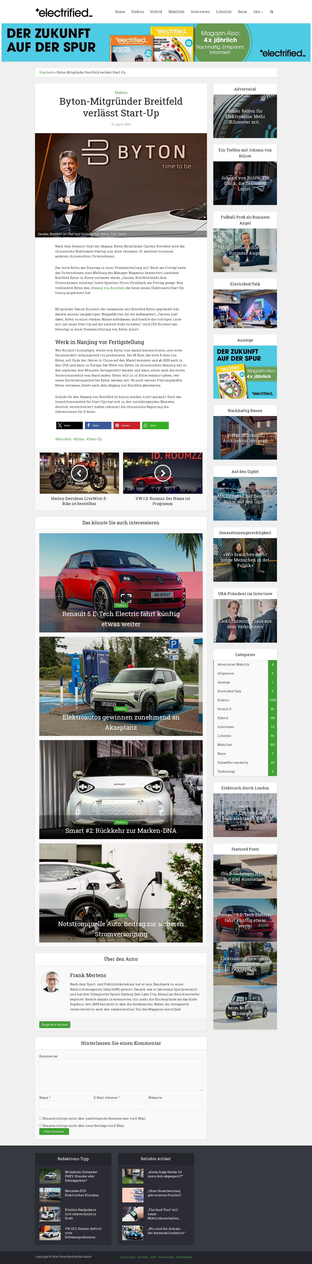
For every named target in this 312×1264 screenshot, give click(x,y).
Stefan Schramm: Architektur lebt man (245, 437)
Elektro (137, 11)
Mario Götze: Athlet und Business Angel (245, 250)
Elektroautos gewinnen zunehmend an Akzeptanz (245, 964)
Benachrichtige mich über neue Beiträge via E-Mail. (84, 1126)
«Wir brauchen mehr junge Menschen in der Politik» (245, 560)
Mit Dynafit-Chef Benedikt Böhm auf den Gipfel (245, 498)
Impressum (127, 1257)
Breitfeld (64, 439)
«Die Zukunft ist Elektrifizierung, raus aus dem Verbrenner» (245, 621)
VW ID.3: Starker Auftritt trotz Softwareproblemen (83, 1233)
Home (120, 11)
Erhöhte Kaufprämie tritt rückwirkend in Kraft (80, 1214)
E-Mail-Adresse (107, 1098)
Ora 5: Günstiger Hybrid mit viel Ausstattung (245, 876)
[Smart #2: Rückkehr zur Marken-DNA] (121, 789)
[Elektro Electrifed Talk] (245, 308)
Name (45, 1098)
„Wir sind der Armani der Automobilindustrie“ (166, 1231)
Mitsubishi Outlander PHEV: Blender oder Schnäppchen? (81, 1176)
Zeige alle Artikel (54, 1025)
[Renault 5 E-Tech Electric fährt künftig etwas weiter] (121, 582)
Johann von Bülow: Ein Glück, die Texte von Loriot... (245, 183)
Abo (256, 11)
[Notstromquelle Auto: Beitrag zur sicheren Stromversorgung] (121, 892)
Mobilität (176, 11)
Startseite (46, 72)
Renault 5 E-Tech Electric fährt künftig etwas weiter (245, 920)
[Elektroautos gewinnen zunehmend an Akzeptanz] (121, 686)
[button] (69, 425)
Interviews (200, 11)
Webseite (155, 1098)
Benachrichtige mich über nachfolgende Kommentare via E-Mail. (94, 1118)
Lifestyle (224, 11)
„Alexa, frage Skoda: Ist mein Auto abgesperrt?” (165, 1174)
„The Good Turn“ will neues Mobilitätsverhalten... (164, 1214)
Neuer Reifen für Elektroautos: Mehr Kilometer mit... (245, 116)
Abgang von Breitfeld (107, 288)
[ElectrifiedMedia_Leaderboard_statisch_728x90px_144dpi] (156, 42)
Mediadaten (185, 1257)
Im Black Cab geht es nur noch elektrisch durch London (245, 818)
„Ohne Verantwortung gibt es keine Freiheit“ (164, 1193)
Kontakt (143, 1257)
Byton (79, 439)
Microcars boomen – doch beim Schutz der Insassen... (245, 1007)
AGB (153, 1257)
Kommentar (48, 1056)
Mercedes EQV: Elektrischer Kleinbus (81, 1193)
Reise (242, 11)
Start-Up (95, 439)
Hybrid (156, 11)
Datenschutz (166, 1257)
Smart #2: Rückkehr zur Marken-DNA (121, 830)
